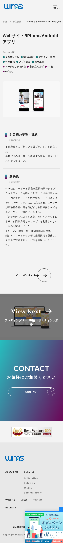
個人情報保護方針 (21, 527)
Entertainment (33, 492)
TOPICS (38, 500)
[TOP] (13, 6)
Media (28, 487)
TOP (5, 21)
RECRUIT (10, 507)
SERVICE (29, 471)
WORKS (10, 500)
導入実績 (17, 21)
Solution (29, 483)
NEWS (24, 500)
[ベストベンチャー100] (31, 432)
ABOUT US (12, 471)
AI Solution (31, 478)
